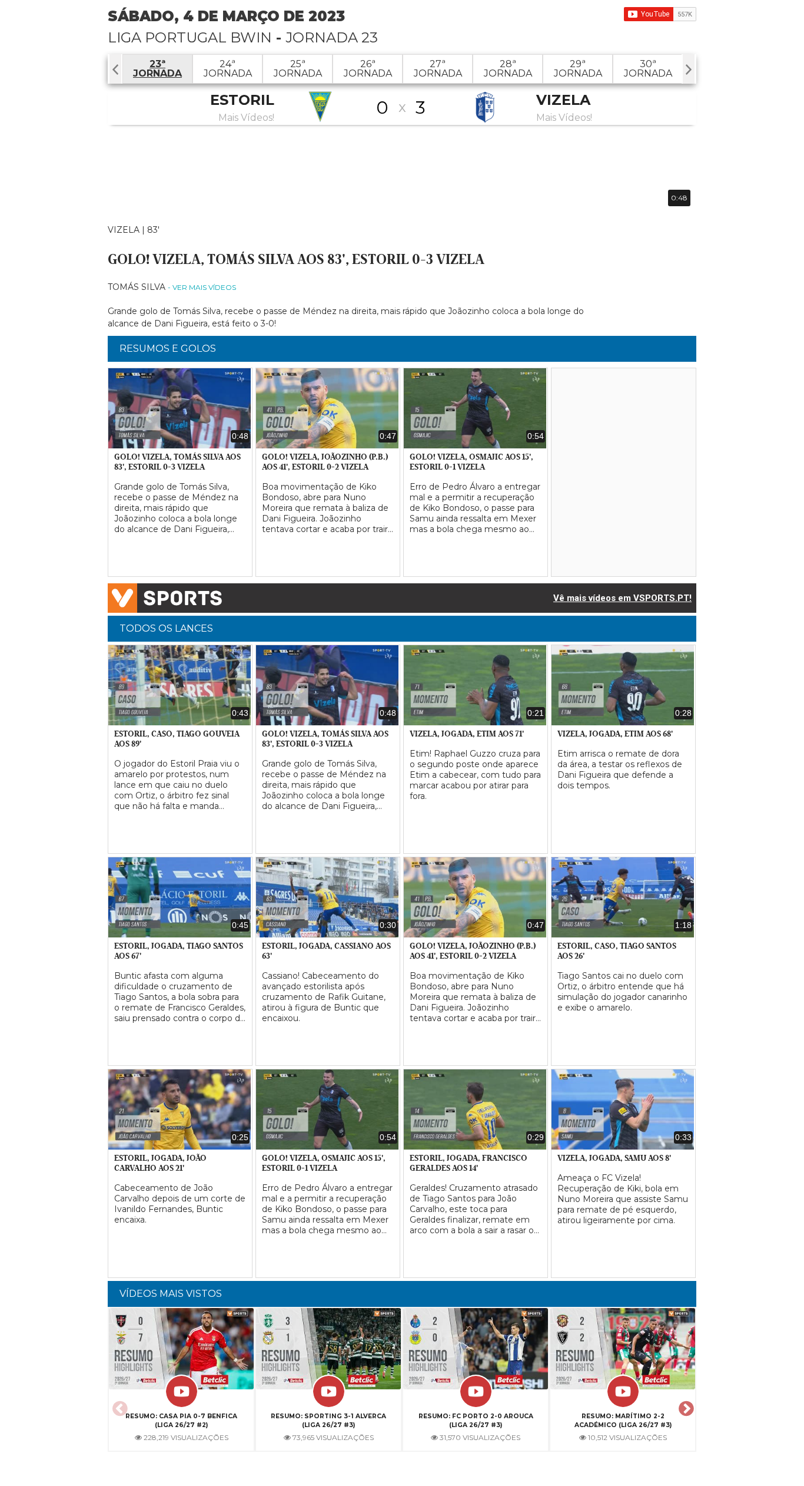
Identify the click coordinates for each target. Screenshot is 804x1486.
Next (684, 1405)
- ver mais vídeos (202, 287)
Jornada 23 (331, 37)
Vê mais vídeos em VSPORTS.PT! (622, 598)
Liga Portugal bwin (190, 37)
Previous (118, 1405)
